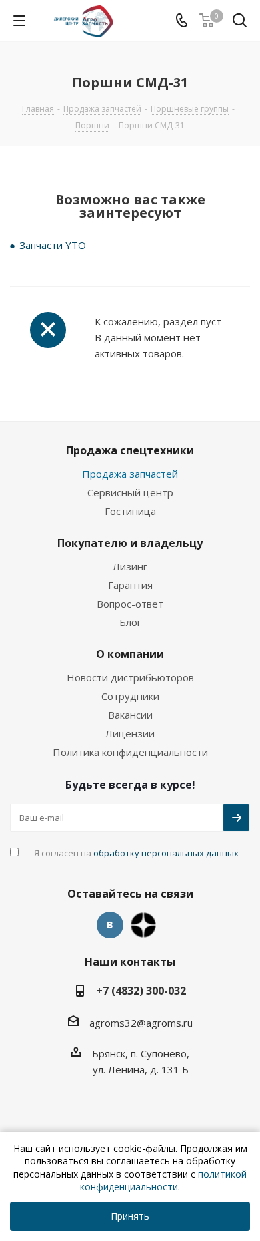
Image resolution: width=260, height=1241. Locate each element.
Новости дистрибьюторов (130, 677)
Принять (130, 1216)
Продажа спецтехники (130, 450)
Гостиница (130, 511)
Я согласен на (136, 853)
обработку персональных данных (166, 853)
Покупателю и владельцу (130, 543)
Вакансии (130, 714)
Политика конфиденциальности (130, 752)
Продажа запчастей (130, 473)
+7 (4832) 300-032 (141, 990)
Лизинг (130, 566)
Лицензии (130, 733)
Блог (130, 622)
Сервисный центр (130, 492)
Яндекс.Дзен (143, 925)
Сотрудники (130, 696)
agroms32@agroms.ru (141, 1022)
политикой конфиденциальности (163, 1181)
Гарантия (130, 585)
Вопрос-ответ (130, 603)
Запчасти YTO (52, 245)
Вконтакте (110, 925)
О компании (130, 654)
